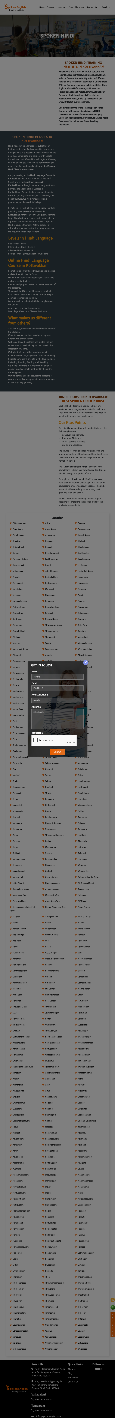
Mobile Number (39, 695)
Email (34, 683)
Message (36, 707)
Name (34, 671)
